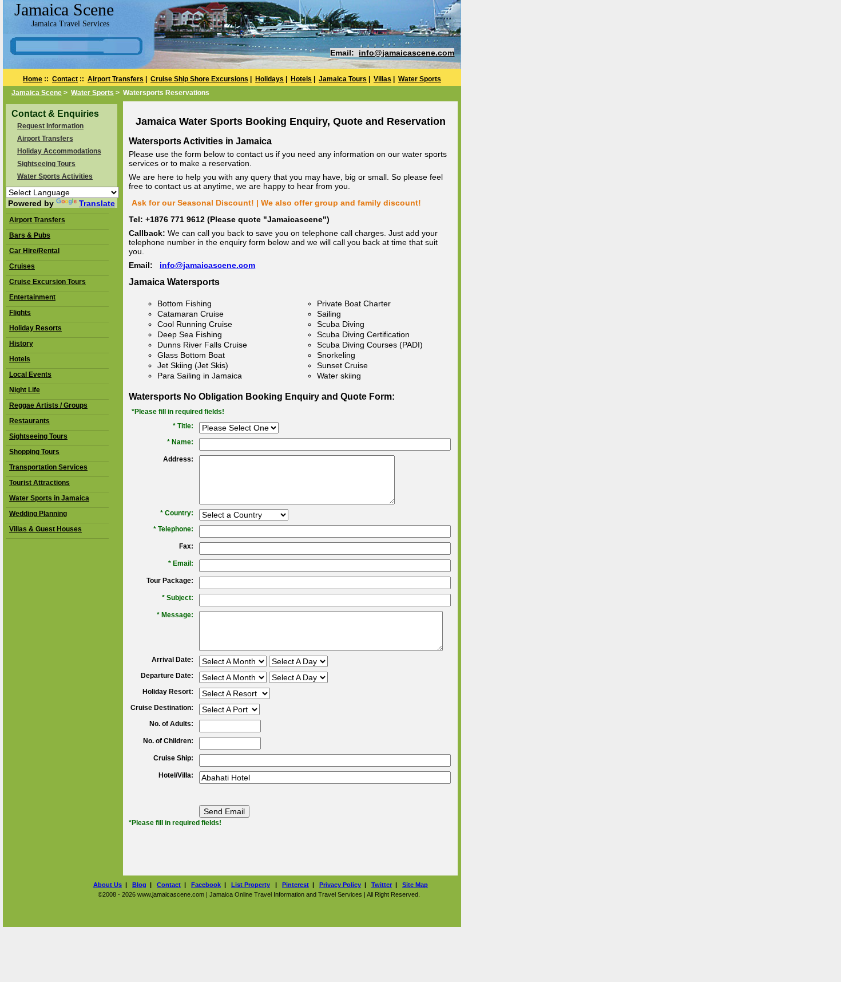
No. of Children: (168, 741)
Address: (178, 459)
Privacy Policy (340, 884)
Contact (65, 79)
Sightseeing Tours (46, 164)
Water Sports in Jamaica (49, 498)
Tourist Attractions (39, 483)
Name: (182, 442)
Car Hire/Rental (34, 251)
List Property (250, 884)
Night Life (24, 390)
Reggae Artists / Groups (48, 405)
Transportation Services (48, 467)
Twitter (381, 884)
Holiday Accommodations (59, 151)
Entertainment (32, 297)
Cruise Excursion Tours (47, 282)
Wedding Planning (38, 514)
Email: (183, 563)
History (21, 344)
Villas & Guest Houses (45, 529)
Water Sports (419, 79)
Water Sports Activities (55, 176)
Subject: (179, 598)
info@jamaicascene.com (406, 52)
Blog (139, 884)
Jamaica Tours (343, 79)
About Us (107, 884)
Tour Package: (169, 581)
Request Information (50, 126)
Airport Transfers (116, 79)
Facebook (206, 884)
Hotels (301, 79)
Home (32, 79)
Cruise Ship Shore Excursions (199, 79)
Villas (382, 79)
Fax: (186, 546)
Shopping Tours (34, 452)
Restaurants (29, 421)
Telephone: (175, 529)
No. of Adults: (171, 724)
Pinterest (295, 884)
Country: (179, 513)
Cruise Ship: (173, 758)
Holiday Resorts (35, 328)
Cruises (22, 266)
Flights (20, 313)
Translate (97, 203)
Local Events (30, 374)
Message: (177, 615)
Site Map (415, 884)
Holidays (269, 79)
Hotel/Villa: (175, 775)
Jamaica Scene (36, 93)
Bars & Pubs (29, 235)
